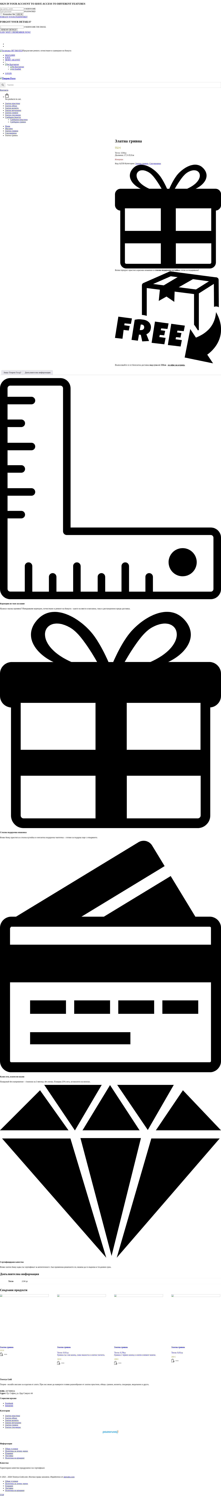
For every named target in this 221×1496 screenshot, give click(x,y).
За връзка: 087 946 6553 (12, 51)
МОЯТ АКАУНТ (12, 60)
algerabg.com (69, 1477)
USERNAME (30, 9)
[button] (1, 1355)
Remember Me (9, 14)
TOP (2, 1495)
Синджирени (155, 163)
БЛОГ (7, 57)
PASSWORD (29, 11)
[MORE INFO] (6, 1355)
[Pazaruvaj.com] (110, 1432)
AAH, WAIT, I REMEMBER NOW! (15, 32)
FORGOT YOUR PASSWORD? (13, 17)
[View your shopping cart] (7, 97)
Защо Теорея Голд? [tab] (12, 372)
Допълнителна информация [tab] (38, 372)
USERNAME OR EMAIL (35, 27)
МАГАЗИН (10, 55)
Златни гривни (141, 163)
